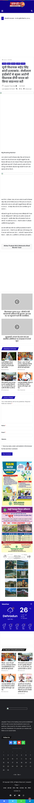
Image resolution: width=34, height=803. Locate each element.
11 (16, 759)
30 (8, 770)
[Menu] (2, 10)
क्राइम (8, 63)
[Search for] (32, 10)
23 (8, 766)
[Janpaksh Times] (17, 5)
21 (30, 762)
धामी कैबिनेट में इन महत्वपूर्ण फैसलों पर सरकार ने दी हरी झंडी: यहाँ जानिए (7, 364)
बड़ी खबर (13, 63)
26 (21, 766)
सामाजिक (23, 63)
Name (3, 425)
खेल (26, 788)
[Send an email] (16, 86)
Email (3, 432)
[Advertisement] (17, 37)
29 (3, 770)
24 (12, 766)
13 (26, 759)
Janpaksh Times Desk (10, 86)
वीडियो (29, 788)
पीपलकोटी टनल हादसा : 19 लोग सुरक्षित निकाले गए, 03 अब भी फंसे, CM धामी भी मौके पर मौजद (8, 385)
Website (3, 439)
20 (26, 762)
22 (3, 766)
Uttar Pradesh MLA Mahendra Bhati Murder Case (17, 246)
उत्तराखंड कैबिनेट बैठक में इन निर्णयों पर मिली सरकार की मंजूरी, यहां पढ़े (19, 18)
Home (5, 60)
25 (17, 766)
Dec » (19, 774)
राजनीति (18, 63)
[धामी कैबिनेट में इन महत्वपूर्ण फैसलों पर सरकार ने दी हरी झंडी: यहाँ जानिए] (8, 356)
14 (30, 759)
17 (12, 762)
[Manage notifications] (29, 799)
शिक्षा (17, 788)
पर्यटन (14, 788)
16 (8, 762)
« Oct (14, 774)
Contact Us (17, 791)
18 (17, 762)
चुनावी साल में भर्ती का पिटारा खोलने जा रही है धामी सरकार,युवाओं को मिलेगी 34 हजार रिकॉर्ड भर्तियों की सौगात (25, 688)
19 (21, 762)
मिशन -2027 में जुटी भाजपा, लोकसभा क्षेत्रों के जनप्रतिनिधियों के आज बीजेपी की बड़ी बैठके (25, 364)
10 (12, 759)
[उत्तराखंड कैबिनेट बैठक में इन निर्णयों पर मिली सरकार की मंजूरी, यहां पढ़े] (25, 376)
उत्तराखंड (10, 60)
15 (3, 762)
